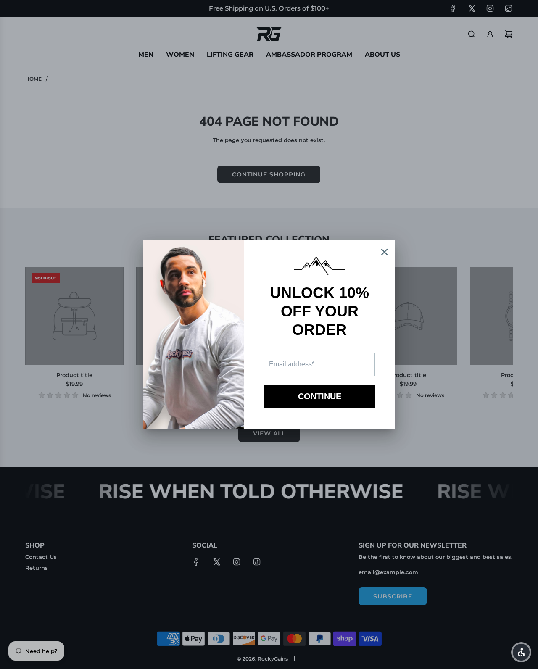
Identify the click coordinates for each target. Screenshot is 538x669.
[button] (521, 652)
